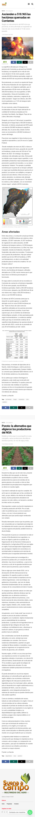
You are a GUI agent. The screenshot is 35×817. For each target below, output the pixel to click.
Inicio (3, 803)
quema (5, 402)
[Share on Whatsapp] (19, 62)
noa (15, 756)
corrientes (8, 399)
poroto (20, 756)
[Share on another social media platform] (30, 62)
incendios (21, 399)
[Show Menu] (29, 4)
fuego (15, 399)
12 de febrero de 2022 (7, 34)
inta (27, 399)
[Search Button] (32, 4)
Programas (9, 803)
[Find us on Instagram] (6, 812)
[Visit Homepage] (4, 4)
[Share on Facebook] (13, 62)
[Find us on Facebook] (2, 812)
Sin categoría (9, 11)
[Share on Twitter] (25, 62)
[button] (17, 207)
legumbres (9, 756)
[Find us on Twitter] (4, 812)
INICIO (3, 11)
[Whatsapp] (30, 812)
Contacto (16, 803)
